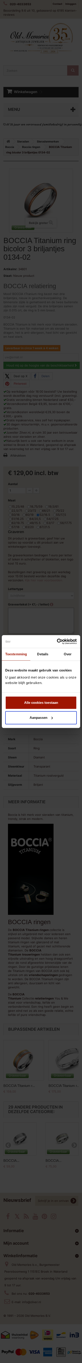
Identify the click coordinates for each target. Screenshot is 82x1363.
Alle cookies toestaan (41, 702)
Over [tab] (68, 654)
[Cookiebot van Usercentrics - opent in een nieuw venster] (58, 641)
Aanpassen (38, 718)
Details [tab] (42, 654)
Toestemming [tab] (16, 654)
